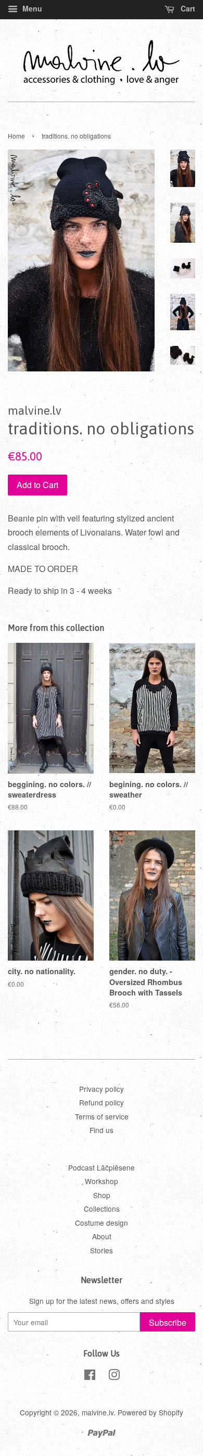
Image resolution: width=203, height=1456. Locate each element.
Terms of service (102, 1116)
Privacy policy (101, 1089)
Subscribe (167, 1322)
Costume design (101, 1222)
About (101, 1236)
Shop (101, 1195)
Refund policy (101, 1102)
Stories (101, 1250)
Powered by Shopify (150, 1412)
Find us (101, 1130)
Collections (102, 1208)
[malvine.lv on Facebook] (90, 1376)
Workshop (101, 1181)
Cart (187, 8)
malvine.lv (97, 1412)
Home (16, 135)
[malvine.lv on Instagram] (114, 1376)
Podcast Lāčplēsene (101, 1167)
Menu (31, 8)
